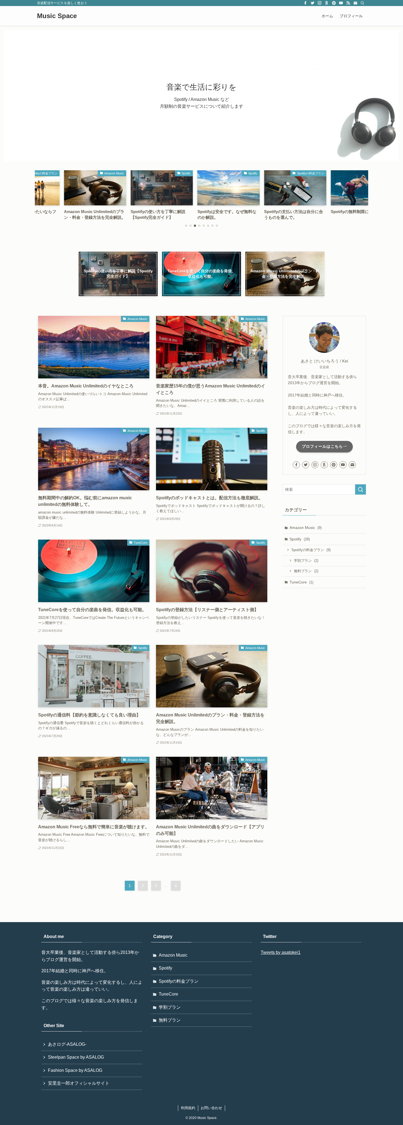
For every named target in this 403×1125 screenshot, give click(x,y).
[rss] (348, 3)
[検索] (362, 3)
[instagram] (319, 3)
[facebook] (305, 3)
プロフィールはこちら (322, 446)
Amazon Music (306, 527)
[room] (326, 3)
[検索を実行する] (360, 489)
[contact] (355, 3)
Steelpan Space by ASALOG (76, 1057)
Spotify (300, 539)
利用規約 (188, 1108)
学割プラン (306, 561)
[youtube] (341, 3)
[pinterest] (333, 3)
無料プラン (306, 571)
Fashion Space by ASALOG (75, 1070)
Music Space (57, 16)
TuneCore (301, 582)
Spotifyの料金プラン (311, 550)
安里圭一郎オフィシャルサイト (78, 1083)
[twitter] (312, 3)
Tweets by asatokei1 (280, 952)
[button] (186, 226)
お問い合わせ (211, 1108)
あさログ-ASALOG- (67, 1044)
